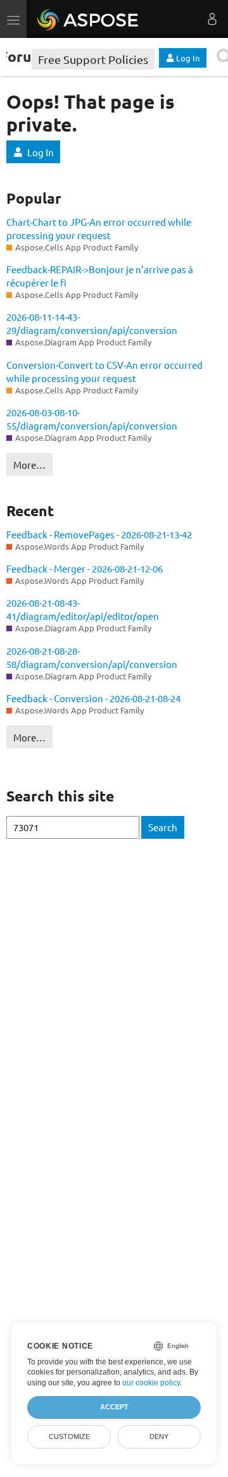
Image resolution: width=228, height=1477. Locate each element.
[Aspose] (88, 19)
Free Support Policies (93, 59)
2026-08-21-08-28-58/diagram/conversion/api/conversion (91, 657)
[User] (212, 19)
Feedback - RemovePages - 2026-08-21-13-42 (99, 534)
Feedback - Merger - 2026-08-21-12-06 (84, 568)
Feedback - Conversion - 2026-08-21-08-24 (93, 698)
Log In (40, 152)
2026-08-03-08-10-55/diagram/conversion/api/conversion (91, 418)
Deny (158, 1436)
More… (29, 465)
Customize (69, 1436)
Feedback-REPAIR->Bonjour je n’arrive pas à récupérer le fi (99, 275)
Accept (114, 1407)
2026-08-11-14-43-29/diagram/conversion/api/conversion (91, 323)
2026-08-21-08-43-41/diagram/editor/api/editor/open (82, 609)
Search (162, 827)
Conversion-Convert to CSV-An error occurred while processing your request (104, 371)
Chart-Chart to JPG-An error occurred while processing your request (98, 228)
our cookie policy (151, 1382)
